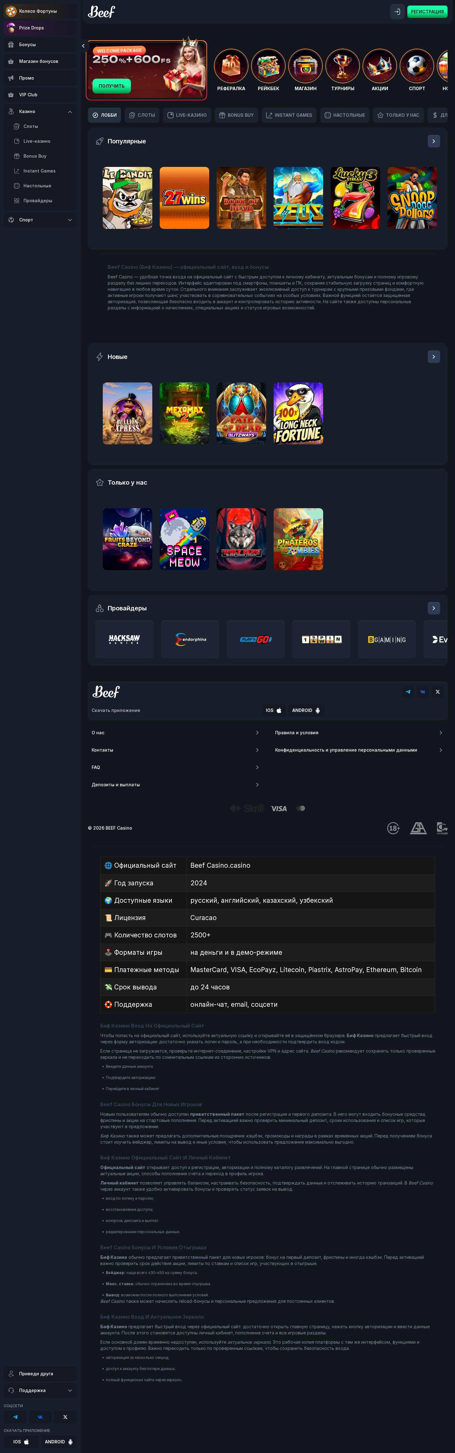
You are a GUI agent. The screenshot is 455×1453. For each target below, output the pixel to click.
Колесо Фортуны (38, 11)
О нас (98, 732)
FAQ (96, 767)
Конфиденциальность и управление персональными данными (346, 750)
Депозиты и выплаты (116, 784)
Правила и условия (296, 732)
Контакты (102, 750)
